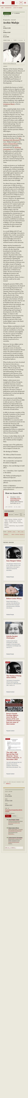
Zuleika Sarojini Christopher (12, 637)
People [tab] (8, 816)
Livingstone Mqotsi (9, 104)
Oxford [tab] (16, 514)
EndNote (6, 534)
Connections (7, 40)
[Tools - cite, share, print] (17, 2)
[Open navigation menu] (25, 2)
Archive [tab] (14, 816)
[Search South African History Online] (13, 2)
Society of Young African (10, 144)
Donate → (8, 783)
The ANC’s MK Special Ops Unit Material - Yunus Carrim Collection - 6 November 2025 (13, 756)
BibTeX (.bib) (11, 531)
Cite (18, 40)
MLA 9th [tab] (21, 514)
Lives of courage (17, 7)
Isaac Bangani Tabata (13, 561)
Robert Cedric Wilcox (14, 598)
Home (2, 7)
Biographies (8, 7)
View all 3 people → (10, 847)
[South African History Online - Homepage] (3, 2)
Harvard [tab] (11, 514)
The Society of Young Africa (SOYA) (13, 676)
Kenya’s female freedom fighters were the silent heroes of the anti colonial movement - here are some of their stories (13, 719)
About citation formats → (18, 534)
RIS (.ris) (21, 531)
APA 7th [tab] (6, 514)
